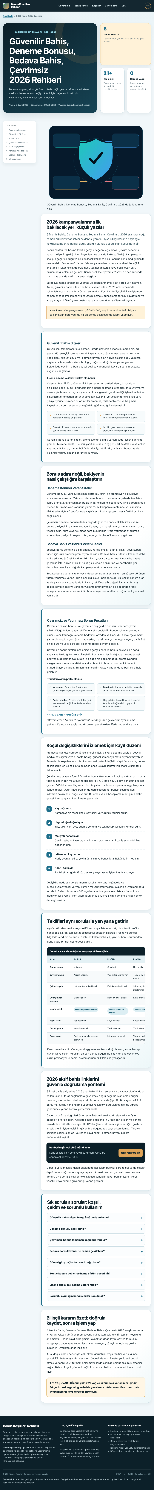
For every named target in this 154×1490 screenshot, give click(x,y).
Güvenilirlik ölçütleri (17, 134)
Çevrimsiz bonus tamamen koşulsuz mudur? (78, 1239)
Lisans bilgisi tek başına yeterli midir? (74, 1284)
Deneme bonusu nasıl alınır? (68, 1228)
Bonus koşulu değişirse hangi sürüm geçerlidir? (80, 1273)
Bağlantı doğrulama (17, 155)
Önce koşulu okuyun (18, 130)
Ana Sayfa (8, 16)
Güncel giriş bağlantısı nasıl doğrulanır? (75, 1262)
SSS (124, 5)
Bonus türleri (81, 5)
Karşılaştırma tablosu (18, 151)
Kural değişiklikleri (17, 146)
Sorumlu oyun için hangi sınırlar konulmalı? (77, 1296)
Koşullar (96, 5)
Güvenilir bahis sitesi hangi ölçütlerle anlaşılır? (79, 1217)
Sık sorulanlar (15, 159)
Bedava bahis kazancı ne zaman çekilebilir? (77, 1251)
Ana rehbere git (130, 1152)
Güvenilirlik (64, 5)
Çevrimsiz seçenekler (18, 142)
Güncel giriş (111, 5)
